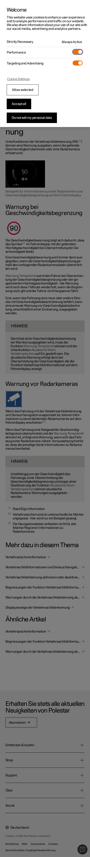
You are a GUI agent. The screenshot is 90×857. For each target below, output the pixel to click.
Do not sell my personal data (32, 117)
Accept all (19, 104)
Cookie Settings (18, 79)
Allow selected (22, 90)
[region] (45, 63)
